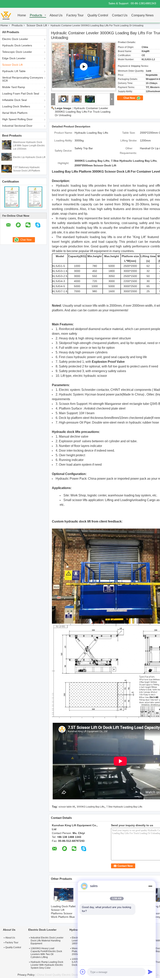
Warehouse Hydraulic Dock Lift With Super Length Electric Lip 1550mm (29, 145)
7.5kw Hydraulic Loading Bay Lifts (124, 806)
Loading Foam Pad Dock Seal (20, 93)
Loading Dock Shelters (16, 106)
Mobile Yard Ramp (13, 87)
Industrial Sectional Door (17, 125)
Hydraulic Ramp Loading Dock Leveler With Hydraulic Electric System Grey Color (47, 965)
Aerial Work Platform (15, 112)
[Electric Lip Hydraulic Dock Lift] (6, 156)
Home (22, 15)
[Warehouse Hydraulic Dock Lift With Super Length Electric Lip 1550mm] (6, 144)
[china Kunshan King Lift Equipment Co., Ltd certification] (11, 196)
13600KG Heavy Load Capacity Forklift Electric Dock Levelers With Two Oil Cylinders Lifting (46, 953)
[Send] (150, 971)
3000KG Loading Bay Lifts (90, 806)
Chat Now (130, 97)
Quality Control (97, 15)
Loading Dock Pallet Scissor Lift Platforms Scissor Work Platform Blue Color (63, 913)
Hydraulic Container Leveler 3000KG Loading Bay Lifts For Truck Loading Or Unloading (82, 112)
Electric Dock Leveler (15, 39)
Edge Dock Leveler (14, 58)
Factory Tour (75, 15)
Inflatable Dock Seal (14, 100)
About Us (56, 15)
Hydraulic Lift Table (14, 71)
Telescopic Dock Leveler (17, 51)
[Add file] (82, 971)
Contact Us (119, 15)
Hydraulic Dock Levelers (17, 45)
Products (36, 15)
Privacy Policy (26, 974)
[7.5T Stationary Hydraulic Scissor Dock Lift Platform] (6, 168)
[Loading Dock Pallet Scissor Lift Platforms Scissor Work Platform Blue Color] (63, 895)
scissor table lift (67, 806)
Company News (142, 15)
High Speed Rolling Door (17, 119)
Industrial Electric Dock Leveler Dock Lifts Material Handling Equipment (47, 940)
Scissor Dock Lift (37, 25)
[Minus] (150, 886)
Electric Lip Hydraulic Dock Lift (29, 157)
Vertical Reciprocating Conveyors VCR (22, 79)
